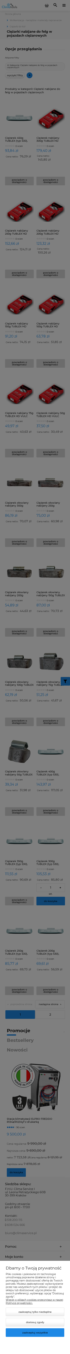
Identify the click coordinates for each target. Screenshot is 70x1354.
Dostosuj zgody (35, 1322)
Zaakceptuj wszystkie (35, 1332)
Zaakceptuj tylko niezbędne (35, 1311)
